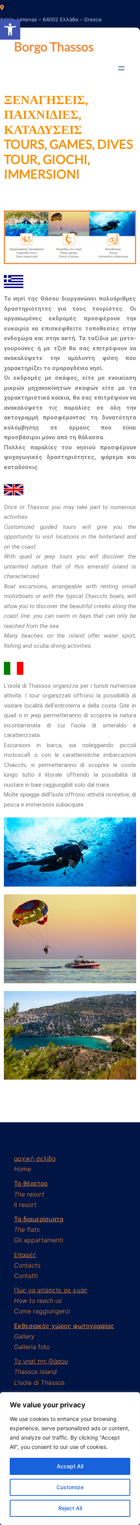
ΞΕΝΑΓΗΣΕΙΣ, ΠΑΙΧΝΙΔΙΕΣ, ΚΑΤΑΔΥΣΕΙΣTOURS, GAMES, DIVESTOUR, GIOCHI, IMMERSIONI (68, 136)
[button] (10, 29)
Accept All (70, 1466)
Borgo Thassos (54, 46)
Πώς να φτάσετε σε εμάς (51, 1290)
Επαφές (25, 1255)
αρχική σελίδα (35, 1158)
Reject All (70, 1508)
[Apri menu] (121, 68)
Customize (70, 1487)
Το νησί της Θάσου (41, 1361)
